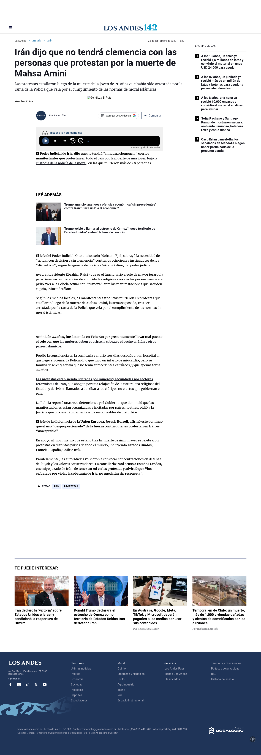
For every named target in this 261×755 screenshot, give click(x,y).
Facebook (10, 684)
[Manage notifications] (252, 739)
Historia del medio (222, 679)
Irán (56, 486)
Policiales (77, 690)
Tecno (121, 690)
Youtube (44, 684)
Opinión (122, 668)
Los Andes (20, 40)
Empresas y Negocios (131, 674)
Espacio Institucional (131, 700)
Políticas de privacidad (225, 668)
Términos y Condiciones (226, 663)
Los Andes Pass (174, 668)
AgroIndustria (126, 684)
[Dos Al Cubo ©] (226, 733)
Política (75, 674)
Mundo (36, 40)
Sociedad (77, 684)
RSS (213, 674)
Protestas (71, 486)
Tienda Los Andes (175, 674)
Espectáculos (79, 700)
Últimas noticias (81, 668)
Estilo (121, 679)
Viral (120, 695)
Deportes (76, 695)
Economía (77, 679)
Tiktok (27, 684)
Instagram (19, 684)
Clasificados (172, 679)
